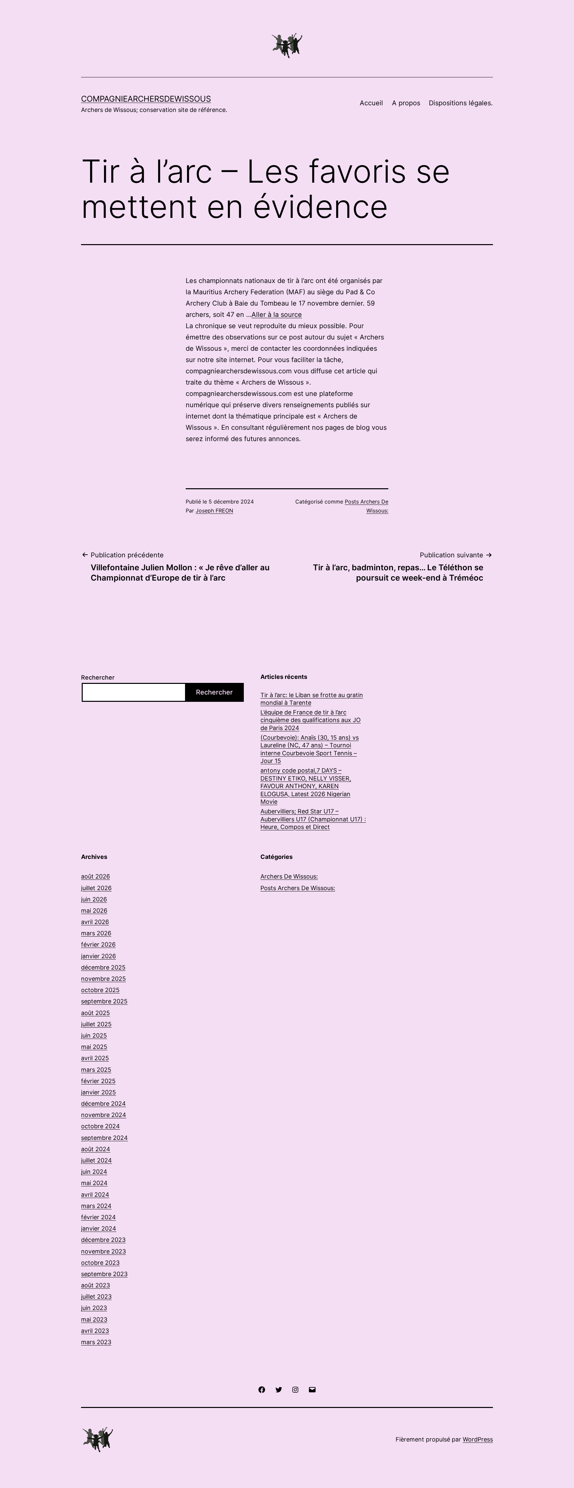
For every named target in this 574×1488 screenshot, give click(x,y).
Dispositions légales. (461, 103)
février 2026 (98, 944)
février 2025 (98, 1080)
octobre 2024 (100, 1126)
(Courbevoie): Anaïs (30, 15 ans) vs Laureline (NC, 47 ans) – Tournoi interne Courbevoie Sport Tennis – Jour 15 (309, 749)
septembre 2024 (104, 1137)
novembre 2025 (103, 978)
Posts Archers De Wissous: (297, 887)
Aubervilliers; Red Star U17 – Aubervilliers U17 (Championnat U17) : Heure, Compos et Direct (313, 819)
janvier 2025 (98, 1092)
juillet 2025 (96, 1024)
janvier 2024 (98, 1228)
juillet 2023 (96, 1296)
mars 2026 (96, 933)
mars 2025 (96, 1069)
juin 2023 (94, 1307)
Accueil (371, 103)
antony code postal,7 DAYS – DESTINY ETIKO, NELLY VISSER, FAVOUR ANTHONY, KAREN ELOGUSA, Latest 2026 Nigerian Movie (305, 786)
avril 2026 (95, 921)
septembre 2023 (104, 1273)
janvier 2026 (98, 956)
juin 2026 (94, 899)
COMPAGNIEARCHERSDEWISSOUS (146, 99)
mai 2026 (94, 910)
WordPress (478, 1439)
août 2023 (95, 1285)
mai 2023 (94, 1319)
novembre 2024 (103, 1114)
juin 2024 (94, 1171)
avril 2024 (95, 1194)
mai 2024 (94, 1182)
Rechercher (98, 677)
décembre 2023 (103, 1239)
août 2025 (95, 1012)
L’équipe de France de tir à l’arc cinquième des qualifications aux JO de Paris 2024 (310, 720)
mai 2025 (94, 1046)
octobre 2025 (100, 989)
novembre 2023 (103, 1251)
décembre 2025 (103, 967)
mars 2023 (96, 1342)
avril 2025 (95, 1058)
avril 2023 (95, 1330)
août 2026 (95, 876)
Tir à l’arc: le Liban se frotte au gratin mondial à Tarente (311, 699)
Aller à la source (276, 315)
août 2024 (95, 1149)
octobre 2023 (100, 1262)
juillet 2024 (96, 1160)
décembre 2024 (103, 1103)
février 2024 (98, 1217)
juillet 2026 (96, 887)
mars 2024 (96, 1205)
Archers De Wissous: (289, 876)
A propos (406, 103)
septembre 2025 (104, 1001)
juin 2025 (94, 1035)
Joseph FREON (214, 510)
